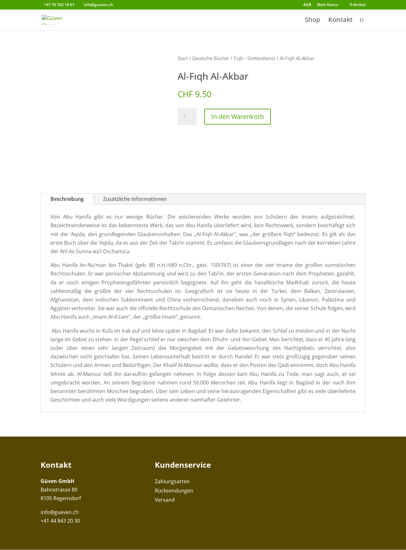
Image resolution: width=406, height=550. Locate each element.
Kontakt (340, 20)
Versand (165, 499)
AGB (307, 5)
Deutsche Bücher (210, 58)
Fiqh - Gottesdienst (254, 58)
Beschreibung (67, 198)
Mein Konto (327, 5)
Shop (312, 20)
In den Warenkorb (237, 116)
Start (183, 58)
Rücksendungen (174, 490)
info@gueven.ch (60, 512)
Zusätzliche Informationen (135, 198)
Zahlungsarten (172, 481)
